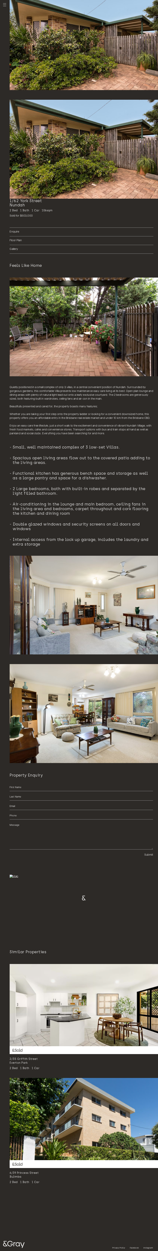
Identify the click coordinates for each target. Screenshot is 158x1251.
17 (57, 85)
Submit (148, 855)
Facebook (134, 1248)
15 (51, 85)
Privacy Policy (118, 1248)
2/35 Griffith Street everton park (24, 1060)
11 (41, 85)
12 (43, 85)
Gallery (14, 249)
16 (54, 85)
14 (49, 85)
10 (38, 85)
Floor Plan (16, 240)
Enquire (14, 231)
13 (46, 85)
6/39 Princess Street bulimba (24, 1174)
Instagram (148, 1248)
